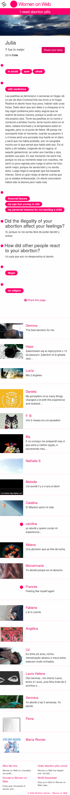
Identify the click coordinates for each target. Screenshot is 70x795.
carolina (31, 523)
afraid (38, 71)
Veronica (32, 697)
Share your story (53, 50)
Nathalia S (33, 460)
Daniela (31, 391)
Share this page (36, 300)
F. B (28, 415)
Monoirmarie (35, 565)
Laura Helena (35, 673)
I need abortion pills (35, 11)
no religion (14, 290)
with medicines (17, 89)
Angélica (32, 628)
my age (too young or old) (24, 204)
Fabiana (31, 607)
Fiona (30, 718)
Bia (28, 436)
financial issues (17, 198)
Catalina (31, 502)
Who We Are (10, 766)
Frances (31, 586)
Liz (28, 649)
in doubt (13, 71)
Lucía (30, 370)
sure (26, 71)
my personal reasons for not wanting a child (35, 209)
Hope (29, 346)
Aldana (31, 544)
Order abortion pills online (52, 766)
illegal (11, 273)
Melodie (31, 481)
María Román (36, 739)
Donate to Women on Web (15, 779)
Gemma (31, 325)
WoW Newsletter (47, 778)
